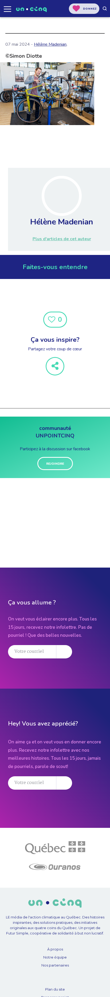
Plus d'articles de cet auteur (62, 239)
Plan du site (55, 989)
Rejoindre (55, 463)
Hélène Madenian (50, 44)
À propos (55, 949)
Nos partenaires (55, 965)
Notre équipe (55, 957)
